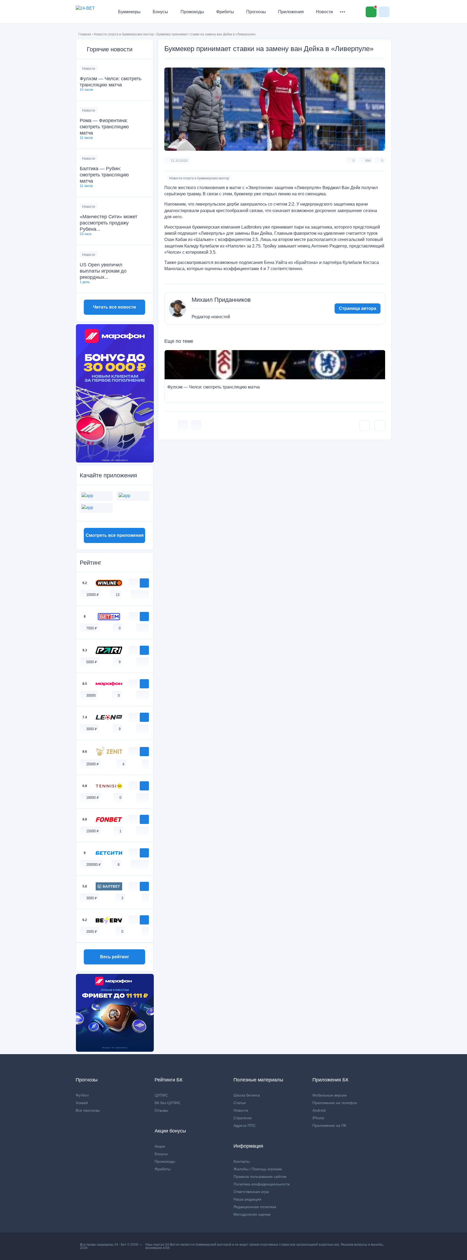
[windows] (134, 594)
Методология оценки (252, 1214)
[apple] (145, 594)
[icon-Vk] (183, 425)
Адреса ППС (245, 1125)
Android (319, 1110)
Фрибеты (225, 11)
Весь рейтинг (114, 956)
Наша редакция (247, 1199)
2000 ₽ (91, 932)
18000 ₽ (92, 798)
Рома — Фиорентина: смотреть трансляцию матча (104, 127)
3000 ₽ (91, 729)
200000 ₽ (93, 865)
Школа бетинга (247, 1095)
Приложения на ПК (329, 1125)
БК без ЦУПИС (168, 1103)
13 (117, 595)
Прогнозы (256, 11)
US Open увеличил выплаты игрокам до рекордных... (103, 271)
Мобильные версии (329, 1095)
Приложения (291, 11)
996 (368, 161)
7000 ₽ (91, 628)
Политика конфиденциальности (262, 1184)
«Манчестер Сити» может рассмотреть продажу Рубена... (108, 223)
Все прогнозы (88, 1110)
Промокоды (192, 11)
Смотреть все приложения (115, 535)
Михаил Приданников (221, 300)
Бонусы (160, 11)
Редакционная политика (255, 1207)
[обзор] (133, 583)
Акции (160, 1146)
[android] (139, 594)
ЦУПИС (161, 1095)
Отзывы (161, 1110)
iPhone (318, 1118)
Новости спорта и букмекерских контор (124, 34)
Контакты (242, 1161)
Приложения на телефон (334, 1103)
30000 (91, 695)
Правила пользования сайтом (260, 1176)
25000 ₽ (92, 764)
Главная (84, 34)
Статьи (240, 1103)
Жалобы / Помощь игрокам (258, 1169)
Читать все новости (114, 307)
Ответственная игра (251, 1191)
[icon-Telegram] (196, 425)
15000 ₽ (92, 831)
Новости (324, 11)
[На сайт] (144, 583)
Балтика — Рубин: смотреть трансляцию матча (104, 175)
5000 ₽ (91, 662)
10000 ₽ (92, 595)
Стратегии (243, 1118)
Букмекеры (129, 11)
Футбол (82, 1095)
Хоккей (82, 1103)
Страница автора (357, 308)
